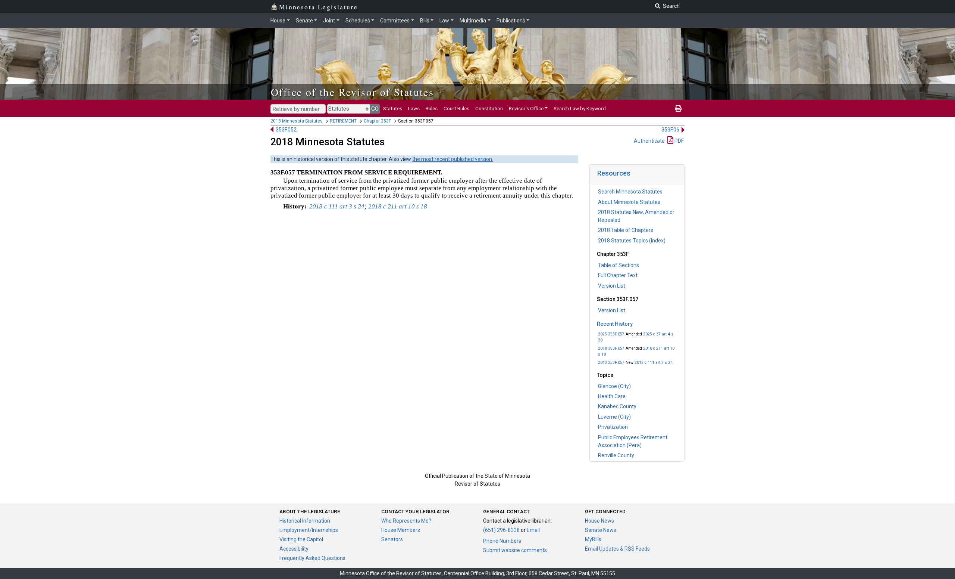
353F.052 (286, 130)
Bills (424, 21)
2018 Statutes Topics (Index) (632, 241)
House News (599, 521)
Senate (304, 21)
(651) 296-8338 (501, 530)
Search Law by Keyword (580, 108)
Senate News (600, 530)
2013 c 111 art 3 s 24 (654, 362)
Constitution (489, 108)
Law (444, 21)
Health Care (612, 396)
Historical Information (304, 521)
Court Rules (456, 108)
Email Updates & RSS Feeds (617, 549)
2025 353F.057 (611, 334)
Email (533, 530)
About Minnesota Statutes (629, 202)
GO (375, 108)
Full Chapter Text (618, 275)
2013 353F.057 (611, 362)
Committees (395, 21)
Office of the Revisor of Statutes (352, 92)
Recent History (615, 324)
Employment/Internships (308, 530)
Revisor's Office (526, 108)
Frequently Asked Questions (312, 558)
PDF (678, 141)
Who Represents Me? (406, 521)
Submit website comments (515, 550)
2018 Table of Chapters (625, 230)
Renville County (616, 455)
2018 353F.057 (611, 348)
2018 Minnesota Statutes (296, 121)
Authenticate (649, 141)
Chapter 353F (377, 121)
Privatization (613, 427)
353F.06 (670, 130)
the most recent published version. (452, 159)
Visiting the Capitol (301, 539)
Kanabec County (617, 406)
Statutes (392, 108)
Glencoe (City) (614, 386)
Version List (611, 286)
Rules (432, 108)
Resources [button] (613, 173)
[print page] (678, 108)
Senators (392, 539)
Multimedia (473, 21)
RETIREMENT (343, 121)
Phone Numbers (502, 541)
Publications (511, 21)
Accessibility (294, 549)
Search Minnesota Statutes (630, 192)
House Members (400, 530)
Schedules (357, 21)
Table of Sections (618, 265)
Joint (329, 21)
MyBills (593, 539)
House (277, 21)
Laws (414, 108)
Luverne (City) (614, 417)
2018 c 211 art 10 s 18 (397, 206)
